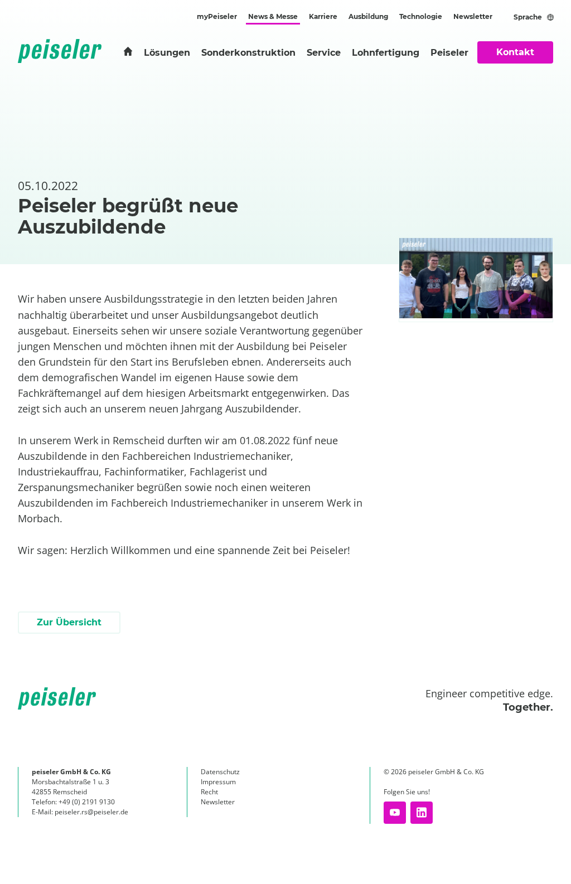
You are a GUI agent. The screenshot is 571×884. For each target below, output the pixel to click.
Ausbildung (368, 16)
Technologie (420, 16)
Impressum (218, 781)
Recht (209, 791)
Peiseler (449, 52)
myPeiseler (217, 16)
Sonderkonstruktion (248, 52)
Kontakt (515, 52)
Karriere (323, 16)
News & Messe (273, 16)
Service (324, 52)
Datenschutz (220, 771)
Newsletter (472, 16)
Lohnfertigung (385, 52)
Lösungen (167, 52)
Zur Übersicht (69, 622)
